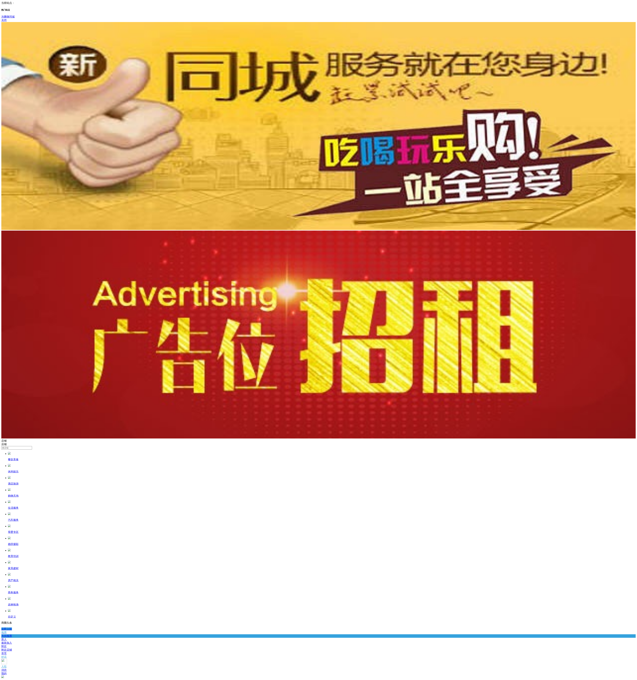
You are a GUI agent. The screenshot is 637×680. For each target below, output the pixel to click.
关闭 (4, 20)
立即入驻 (6, 628)
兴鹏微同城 (8, 16)
